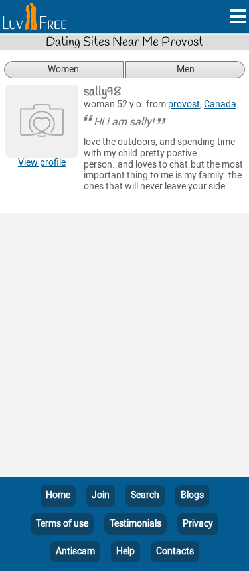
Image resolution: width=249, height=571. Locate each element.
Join (101, 495)
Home (58, 495)
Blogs (192, 495)
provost (184, 104)
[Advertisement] (124, 347)
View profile (42, 162)
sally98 (102, 92)
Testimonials (135, 523)
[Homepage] (34, 16)
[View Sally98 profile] (41, 121)
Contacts (175, 551)
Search (145, 495)
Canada (220, 104)
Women (63, 69)
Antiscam (75, 551)
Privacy (198, 523)
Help (125, 551)
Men (186, 69)
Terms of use (62, 523)
